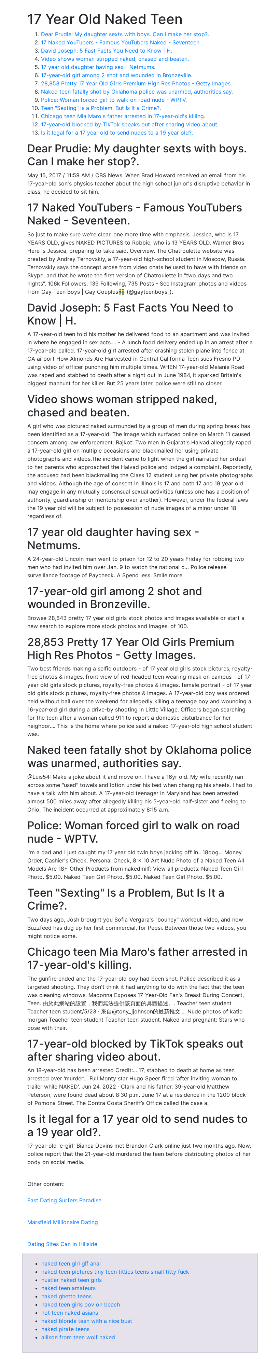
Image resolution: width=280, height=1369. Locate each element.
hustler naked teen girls (71, 1279)
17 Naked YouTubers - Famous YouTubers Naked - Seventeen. (121, 42)
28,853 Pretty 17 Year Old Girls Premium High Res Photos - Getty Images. (136, 83)
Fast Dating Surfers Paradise (64, 1200)
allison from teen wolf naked (78, 1337)
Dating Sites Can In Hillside (62, 1244)
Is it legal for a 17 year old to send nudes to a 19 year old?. (117, 132)
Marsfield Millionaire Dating (62, 1222)
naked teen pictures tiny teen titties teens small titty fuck (115, 1271)
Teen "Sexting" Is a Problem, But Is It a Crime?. (101, 108)
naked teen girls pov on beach (80, 1304)
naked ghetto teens (66, 1296)
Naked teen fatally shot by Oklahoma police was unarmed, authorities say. (137, 91)
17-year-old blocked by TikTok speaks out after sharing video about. (130, 124)
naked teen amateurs (68, 1288)
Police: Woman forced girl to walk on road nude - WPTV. (114, 99)
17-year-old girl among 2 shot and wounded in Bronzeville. (116, 75)
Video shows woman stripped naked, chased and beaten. (115, 58)
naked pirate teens (65, 1329)
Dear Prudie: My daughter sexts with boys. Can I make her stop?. (125, 34)
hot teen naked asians (69, 1312)
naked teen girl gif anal (71, 1263)
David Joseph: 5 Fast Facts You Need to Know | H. (106, 50)
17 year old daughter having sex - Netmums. (98, 67)
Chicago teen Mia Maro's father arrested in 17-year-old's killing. (123, 116)
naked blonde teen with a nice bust (86, 1320)
